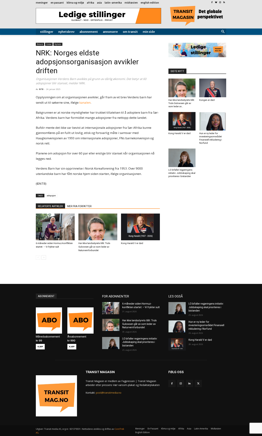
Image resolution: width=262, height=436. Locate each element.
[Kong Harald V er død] (140, 227)
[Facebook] (212, 3)
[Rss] (224, 3)
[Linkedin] (189, 383)
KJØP (40, 346)
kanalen (85, 102)
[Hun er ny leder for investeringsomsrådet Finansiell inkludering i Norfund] (212, 121)
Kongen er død (207, 100)
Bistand (40, 44)
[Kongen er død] (212, 88)
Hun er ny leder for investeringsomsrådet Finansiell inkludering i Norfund (206, 325)
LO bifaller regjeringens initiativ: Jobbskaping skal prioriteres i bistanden (181, 173)
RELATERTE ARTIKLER (50, 206)
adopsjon (51, 195)
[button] (223, 31)
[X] (198, 383)
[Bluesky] (216, 3)
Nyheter (58, 44)
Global (49, 44)
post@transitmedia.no (108, 392)
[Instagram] (220, 3)
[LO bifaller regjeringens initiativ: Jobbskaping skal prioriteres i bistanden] (182, 158)
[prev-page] (38, 257)
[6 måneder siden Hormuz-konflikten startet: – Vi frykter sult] (55, 227)
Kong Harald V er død (132, 243)
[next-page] (44, 257)
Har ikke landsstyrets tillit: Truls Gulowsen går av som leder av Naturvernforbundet (94, 247)
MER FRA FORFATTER (79, 206)
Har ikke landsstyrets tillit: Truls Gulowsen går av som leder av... (181, 103)
